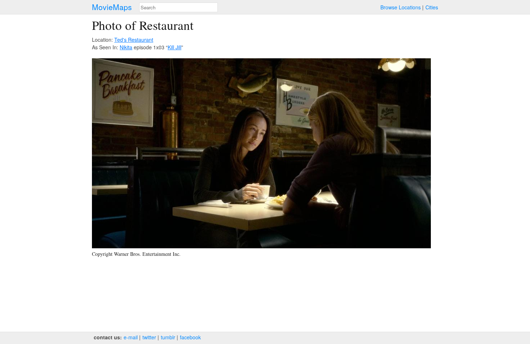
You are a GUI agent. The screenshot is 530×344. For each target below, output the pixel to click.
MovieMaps (112, 7)
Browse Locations (400, 7)
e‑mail (131, 337)
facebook (190, 337)
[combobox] (178, 7)
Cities (431, 7)
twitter (149, 337)
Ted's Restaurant (133, 39)
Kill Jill (174, 47)
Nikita (126, 47)
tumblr (168, 337)
